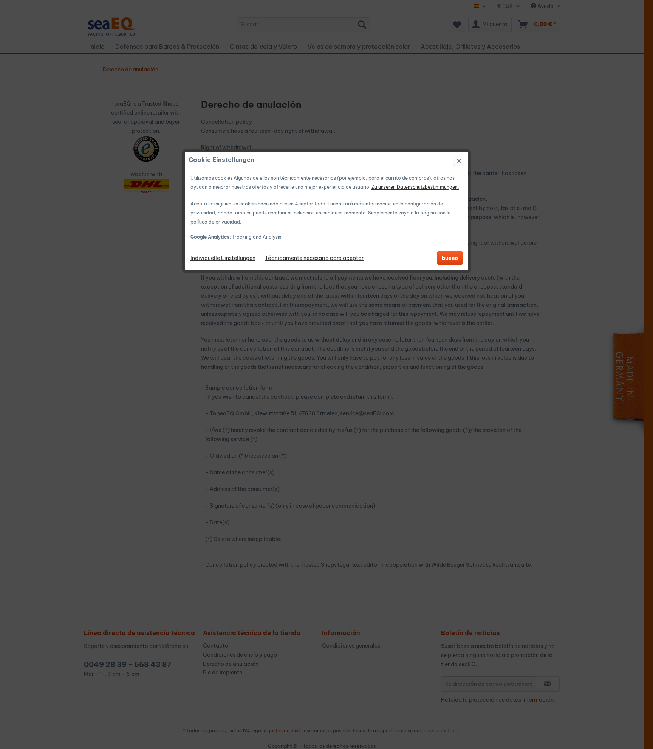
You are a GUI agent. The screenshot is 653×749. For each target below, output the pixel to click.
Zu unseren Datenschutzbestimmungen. (415, 187)
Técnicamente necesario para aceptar (314, 258)
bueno (450, 258)
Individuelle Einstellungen (222, 258)
